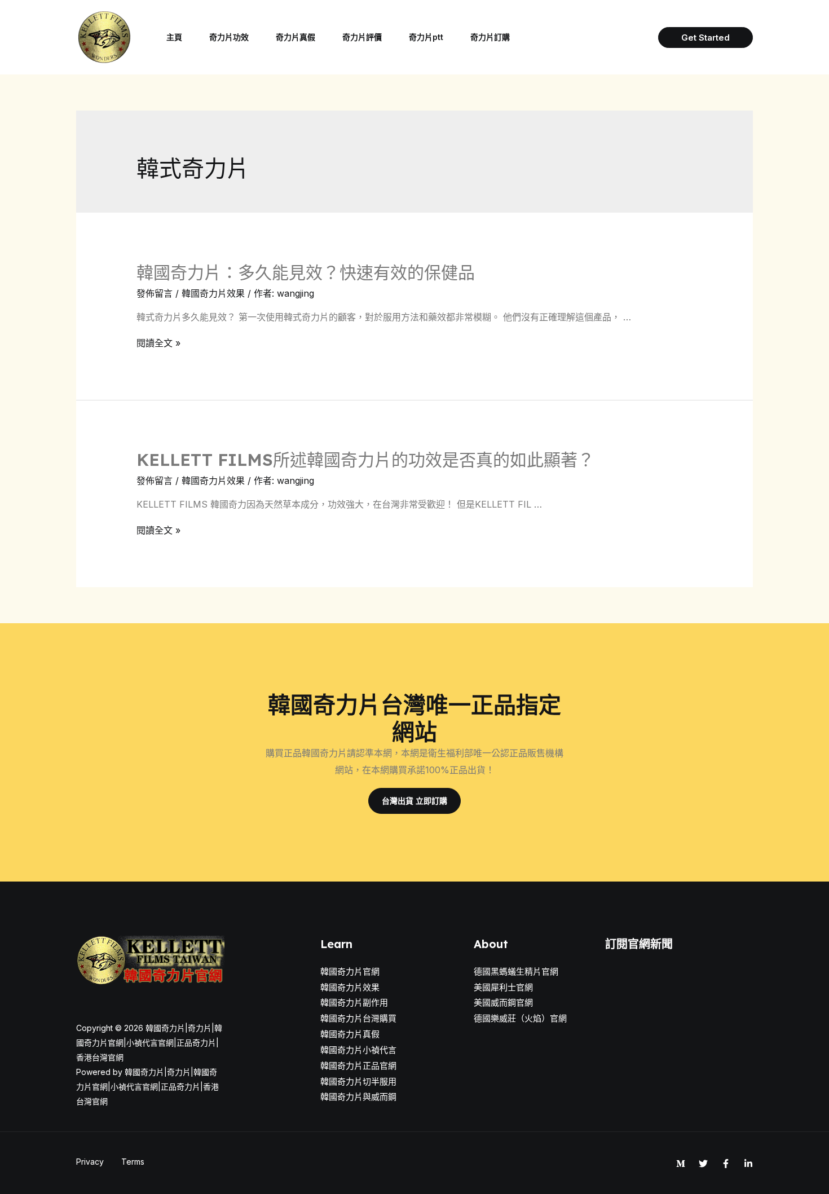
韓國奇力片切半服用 (358, 1081)
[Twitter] (703, 1163)
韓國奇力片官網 (350, 971)
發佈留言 (154, 293)
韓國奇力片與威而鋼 (358, 1096)
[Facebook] (725, 1163)
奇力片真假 (295, 37)
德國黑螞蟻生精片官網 (516, 971)
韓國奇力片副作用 (354, 1002)
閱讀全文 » (158, 343)
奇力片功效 (229, 37)
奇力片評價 (362, 37)
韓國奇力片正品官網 (358, 1065)
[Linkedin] (748, 1163)
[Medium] (680, 1163)
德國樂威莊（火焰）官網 (520, 1018)
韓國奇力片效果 (213, 293)
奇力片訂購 (490, 37)
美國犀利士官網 (503, 987)
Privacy (90, 1161)
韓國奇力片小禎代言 (358, 1050)
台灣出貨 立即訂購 (414, 800)
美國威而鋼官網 (503, 1002)
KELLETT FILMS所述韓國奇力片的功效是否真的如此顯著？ (365, 459)
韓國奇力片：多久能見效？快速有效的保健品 (305, 272)
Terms (132, 1161)
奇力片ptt (426, 37)
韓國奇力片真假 (350, 1034)
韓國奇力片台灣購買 (358, 1018)
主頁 (174, 37)
